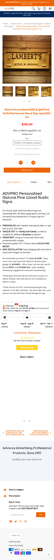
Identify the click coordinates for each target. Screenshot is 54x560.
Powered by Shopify (16, 545)
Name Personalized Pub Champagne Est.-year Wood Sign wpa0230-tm (15, 433)
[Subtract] (21, 163)
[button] (33, 8)
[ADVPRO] (9, 8)
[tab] (14, 183)
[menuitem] (33, 8)
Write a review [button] (27, 347)
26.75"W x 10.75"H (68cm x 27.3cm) (27, 154)
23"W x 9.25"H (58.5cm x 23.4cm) (27, 149)
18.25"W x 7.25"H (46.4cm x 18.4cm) (27, 143)
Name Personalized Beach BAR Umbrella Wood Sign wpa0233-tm (39, 433)
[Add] (33, 163)
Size (27, 138)
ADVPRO (12, 542)
